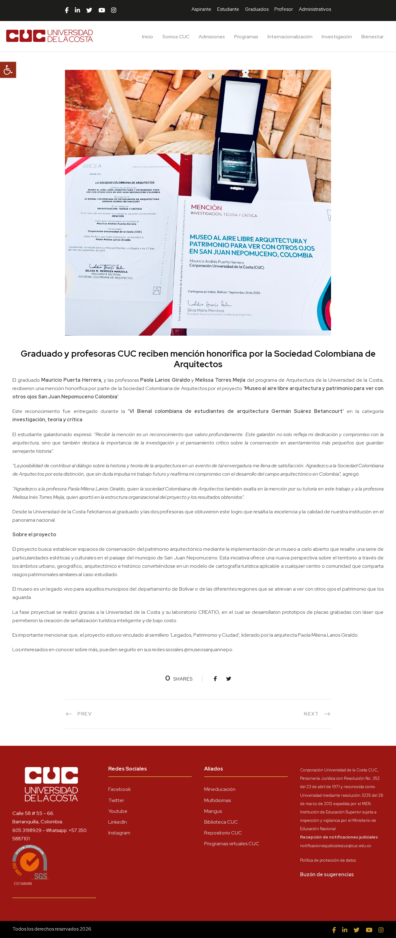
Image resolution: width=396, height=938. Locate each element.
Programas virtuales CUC (231, 843)
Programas (246, 36)
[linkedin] (77, 10)
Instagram (119, 833)
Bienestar (372, 36)
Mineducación (219, 789)
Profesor (283, 9)
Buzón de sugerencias (327, 874)
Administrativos (315, 9)
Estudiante (228, 9)
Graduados (257, 9)
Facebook (119, 789)
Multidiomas (217, 800)
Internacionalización (290, 36)
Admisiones (212, 36)
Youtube (117, 811)
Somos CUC (175, 36)
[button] (8, 70)
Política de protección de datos (328, 860)
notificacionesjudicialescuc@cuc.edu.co (335, 845)
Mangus (213, 811)
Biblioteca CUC (221, 822)
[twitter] (89, 10)
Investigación (337, 36)
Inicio (147, 36)
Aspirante (201, 9)
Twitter (116, 800)
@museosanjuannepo (208, 649)
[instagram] (113, 10)
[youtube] (101, 10)
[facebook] (67, 10)
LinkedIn (117, 822)
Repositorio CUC (223, 833)
